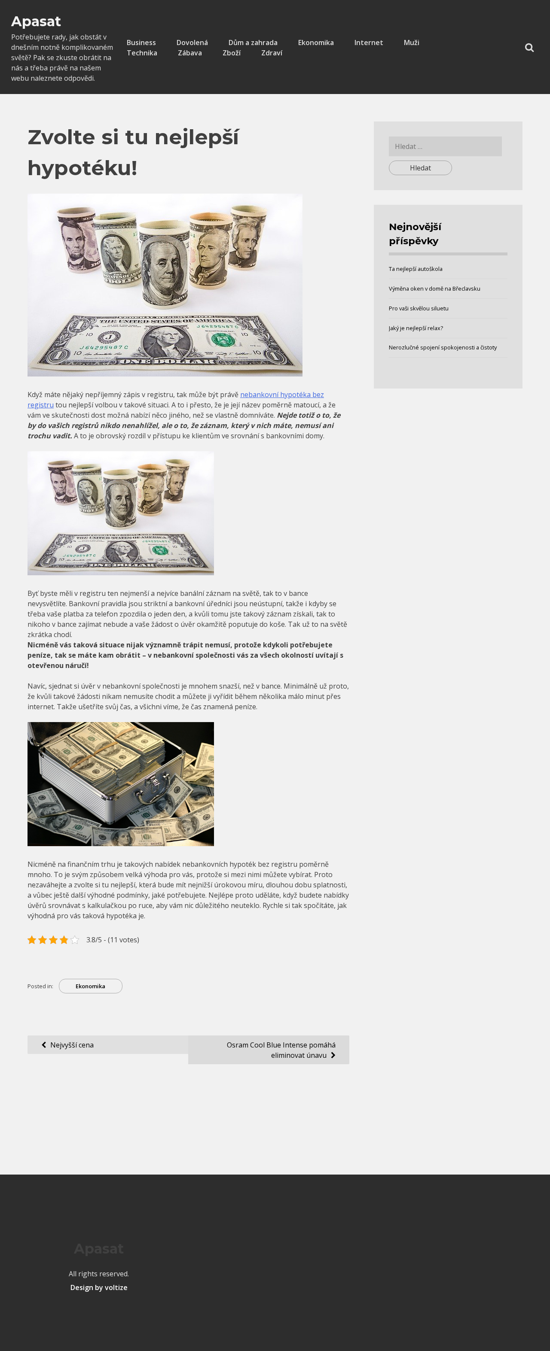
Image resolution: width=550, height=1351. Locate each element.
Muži (411, 42)
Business (141, 42)
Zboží (232, 53)
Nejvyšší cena (72, 1045)
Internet (368, 42)
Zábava (190, 53)
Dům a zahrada (253, 42)
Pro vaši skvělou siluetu (419, 308)
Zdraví (271, 53)
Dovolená (192, 42)
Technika (142, 53)
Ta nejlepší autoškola (416, 269)
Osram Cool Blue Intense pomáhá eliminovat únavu (281, 1050)
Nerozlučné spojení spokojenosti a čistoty (443, 347)
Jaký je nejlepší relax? (416, 328)
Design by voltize (99, 1287)
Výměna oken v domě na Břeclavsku (434, 288)
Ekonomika (316, 42)
